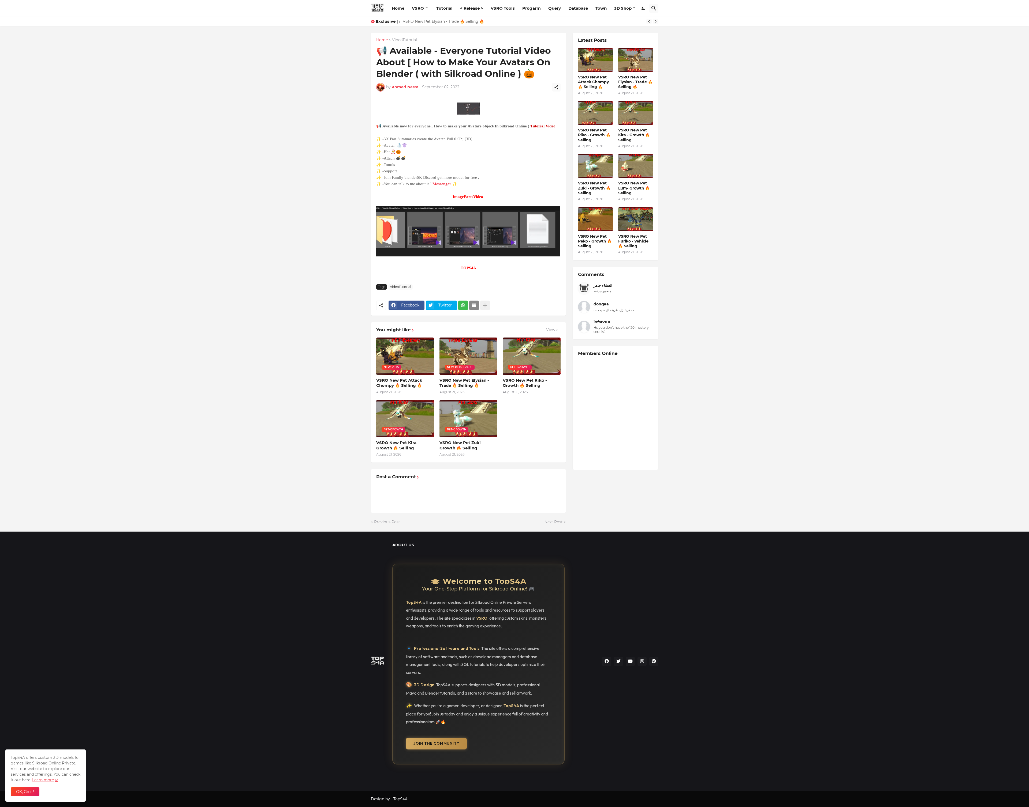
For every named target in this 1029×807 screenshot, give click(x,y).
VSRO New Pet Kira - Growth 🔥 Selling (397, 445)
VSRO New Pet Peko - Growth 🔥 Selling (595, 241)
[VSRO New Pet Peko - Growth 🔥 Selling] (595, 219)
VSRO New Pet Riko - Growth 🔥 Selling (440, 21)
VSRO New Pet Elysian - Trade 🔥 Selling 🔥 (464, 383)
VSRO (418, 8)
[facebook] (606, 661)
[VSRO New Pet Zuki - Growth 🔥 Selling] (595, 166)
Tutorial (444, 8)
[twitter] (618, 661)
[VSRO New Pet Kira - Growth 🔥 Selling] (635, 113)
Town (601, 8)
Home (398, 8)
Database (578, 8)
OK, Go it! (25, 791)
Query (554, 8)
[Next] (655, 21)
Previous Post (387, 522)
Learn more (43, 780)
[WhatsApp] (463, 305)
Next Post (554, 522)
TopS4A (400, 799)
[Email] (474, 305)
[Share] (556, 87)
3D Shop (623, 8)
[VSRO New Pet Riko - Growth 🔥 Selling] (595, 113)
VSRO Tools (503, 8)
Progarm (531, 8)
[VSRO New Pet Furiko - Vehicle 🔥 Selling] (635, 219)
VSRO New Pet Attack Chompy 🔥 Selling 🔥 (399, 383)
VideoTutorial (404, 40)
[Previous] (649, 21)
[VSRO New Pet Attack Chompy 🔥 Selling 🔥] (595, 60)
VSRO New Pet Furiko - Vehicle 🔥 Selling (633, 241)
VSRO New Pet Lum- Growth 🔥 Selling (634, 188)
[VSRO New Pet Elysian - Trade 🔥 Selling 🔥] (635, 60)
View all (553, 330)
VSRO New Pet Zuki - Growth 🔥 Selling (461, 445)
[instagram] (642, 661)
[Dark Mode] (643, 8)
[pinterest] (653, 661)
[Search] (653, 8)
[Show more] (485, 305)
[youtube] (630, 661)
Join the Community (436, 743)
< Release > (471, 8)
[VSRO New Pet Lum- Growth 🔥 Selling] (635, 166)
